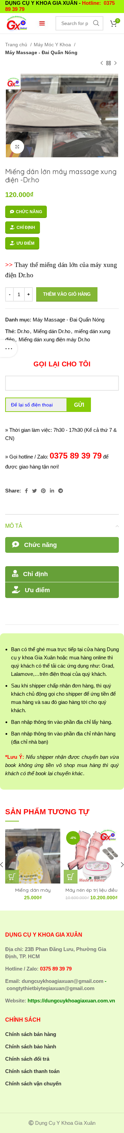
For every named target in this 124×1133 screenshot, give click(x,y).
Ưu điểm (25, 243)
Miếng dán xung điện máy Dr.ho (54, 339)
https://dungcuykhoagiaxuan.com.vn (71, 1000)
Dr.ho (23, 331)
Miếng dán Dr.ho (51, 331)
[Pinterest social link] (43, 490)
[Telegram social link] (60, 490)
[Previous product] (101, 63)
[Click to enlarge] (17, 147)
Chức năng (29, 211)
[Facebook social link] (26, 490)
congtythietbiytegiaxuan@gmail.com (50, 988)
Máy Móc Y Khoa (53, 44)
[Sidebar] (8, 348)
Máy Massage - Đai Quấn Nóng (41, 52)
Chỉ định (26, 227)
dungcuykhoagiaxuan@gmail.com (62, 981)
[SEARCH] (96, 23)
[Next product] (115, 63)
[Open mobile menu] (42, 23)
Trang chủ (17, 44)
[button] (12, 877)
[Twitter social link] (34, 490)
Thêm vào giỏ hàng (67, 294)
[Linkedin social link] (52, 490)
